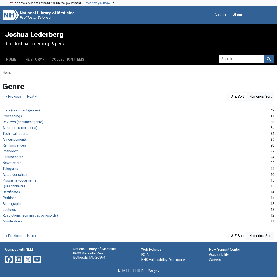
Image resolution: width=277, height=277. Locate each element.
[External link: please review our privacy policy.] (9, 259)
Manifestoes (12, 221)
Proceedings (12, 116)
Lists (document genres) (21, 110)
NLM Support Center (224, 249)
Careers (215, 260)
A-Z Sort (237, 96)
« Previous (13, 96)
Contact (220, 15)
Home (11, 59)
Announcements (15, 139)
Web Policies (151, 249)
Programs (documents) (20, 180)
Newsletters (12, 163)
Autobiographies (15, 174)
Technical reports (16, 134)
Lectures (9, 210)
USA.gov (153, 271)
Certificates (11, 192)
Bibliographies (13, 204)
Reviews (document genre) (23, 122)
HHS (140, 271)
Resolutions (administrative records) (30, 215)
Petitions (9, 198)
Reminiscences (14, 145)
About (237, 15)
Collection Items (68, 59)
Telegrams (11, 169)
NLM (121, 271)
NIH (131, 271)
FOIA (145, 255)
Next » (32, 96)
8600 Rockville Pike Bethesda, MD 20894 (89, 255)
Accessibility (219, 255)
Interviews (11, 151)
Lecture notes (13, 157)
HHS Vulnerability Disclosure (163, 260)
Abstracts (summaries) (20, 128)
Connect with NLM (19, 249)
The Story (32, 59)
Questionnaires (14, 186)
